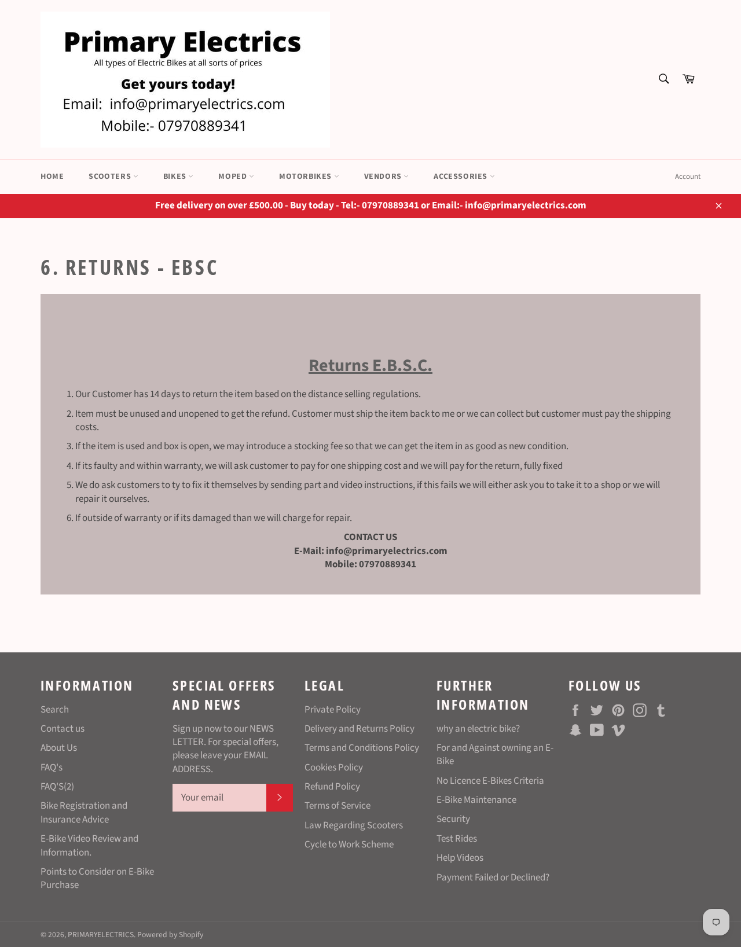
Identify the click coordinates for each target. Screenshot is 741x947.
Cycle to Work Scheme (349, 844)
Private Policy (333, 710)
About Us (59, 748)
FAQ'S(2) (57, 787)
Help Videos (459, 858)
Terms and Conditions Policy (362, 748)
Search (55, 710)
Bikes (176, 176)
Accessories (461, 176)
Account (687, 176)
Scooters (111, 176)
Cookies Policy (334, 768)
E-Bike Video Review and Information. (89, 845)
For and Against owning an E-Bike (494, 754)
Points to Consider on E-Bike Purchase (97, 878)
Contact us (63, 729)
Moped (233, 176)
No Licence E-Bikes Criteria (490, 781)
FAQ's (52, 768)
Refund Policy (332, 787)
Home (52, 176)
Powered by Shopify (170, 934)
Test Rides (456, 839)
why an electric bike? (478, 729)
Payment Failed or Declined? (492, 877)
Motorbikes (306, 176)
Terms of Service (337, 806)
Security (453, 819)
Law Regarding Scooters (354, 825)
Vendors (384, 176)
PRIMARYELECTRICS (101, 934)
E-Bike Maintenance (476, 800)
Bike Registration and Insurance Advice (84, 812)
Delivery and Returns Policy (359, 729)
